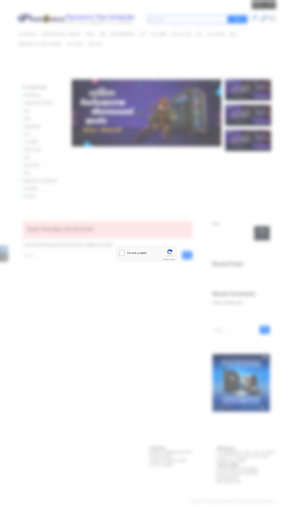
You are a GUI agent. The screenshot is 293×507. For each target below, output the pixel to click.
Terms (172, 259)
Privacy (166, 259)
